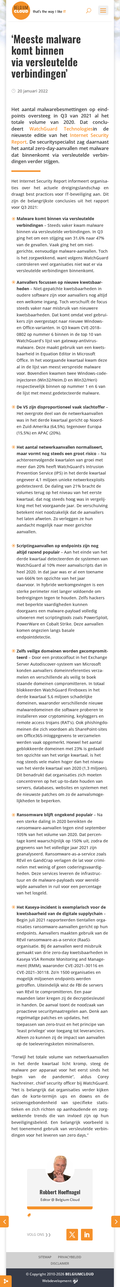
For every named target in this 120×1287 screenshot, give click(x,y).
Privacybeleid (69, 1257)
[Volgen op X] (72, 1234)
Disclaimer (60, 1263)
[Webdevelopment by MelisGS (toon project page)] (75, 1280)
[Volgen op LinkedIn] (87, 1234)
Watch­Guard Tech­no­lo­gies (61, 129)
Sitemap (45, 1257)
